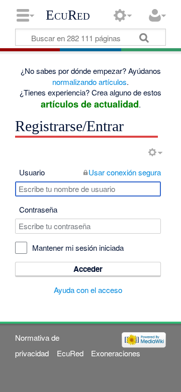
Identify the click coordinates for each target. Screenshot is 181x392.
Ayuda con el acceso (88, 289)
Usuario (32, 172)
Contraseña (38, 209)
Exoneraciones (115, 353)
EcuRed (68, 15)
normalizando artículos (89, 81)
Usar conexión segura (124, 172)
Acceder (88, 268)
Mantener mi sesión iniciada (78, 247)
